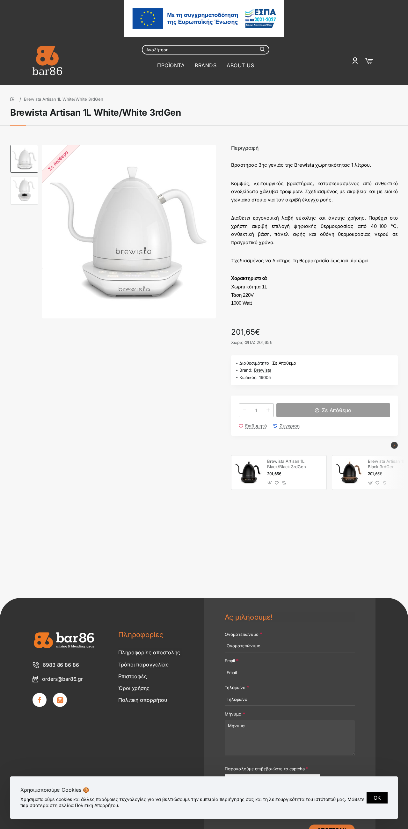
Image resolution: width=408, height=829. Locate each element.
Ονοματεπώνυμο (242, 634)
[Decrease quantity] (244, 410)
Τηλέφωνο (235, 687)
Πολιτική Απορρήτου (96, 805)
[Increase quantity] (268, 410)
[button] (24, 147)
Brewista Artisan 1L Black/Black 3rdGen (286, 464)
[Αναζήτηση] (262, 50)
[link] (40, 700)
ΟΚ (377, 798)
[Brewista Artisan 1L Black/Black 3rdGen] (248, 472)
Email (230, 660)
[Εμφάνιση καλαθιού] (369, 61)
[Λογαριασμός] (356, 61)
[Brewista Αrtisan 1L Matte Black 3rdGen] (349, 472)
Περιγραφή (245, 148)
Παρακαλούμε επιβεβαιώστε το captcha (265, 768)
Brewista (262, 370)
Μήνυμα (233, 713)
